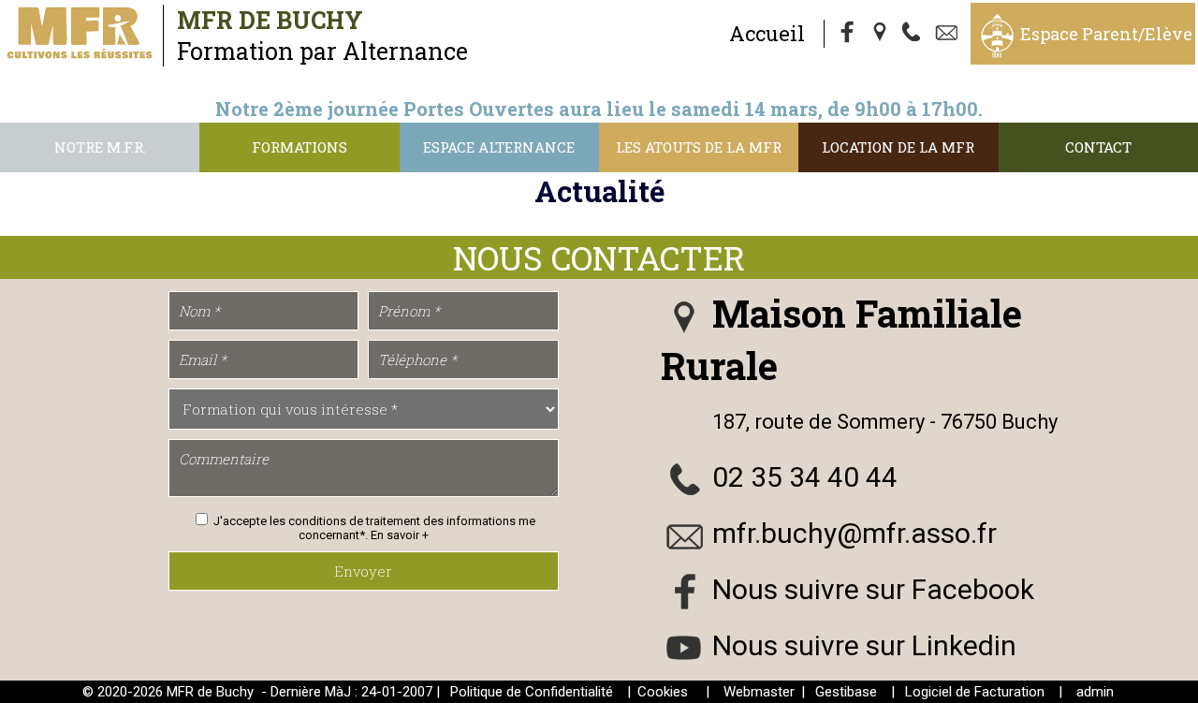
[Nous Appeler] (915, 34)
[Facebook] (848, 34)
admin (1095, 691)
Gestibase (846, 691)
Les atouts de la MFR (699, 147)
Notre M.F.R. (100, 147)
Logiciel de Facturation (975, 691)
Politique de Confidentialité (531, 691)
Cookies (662, 691)
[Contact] (949, 34)
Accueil (767, 33)
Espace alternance (499, 147)
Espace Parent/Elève (1106, 33)
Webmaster (759, 691)
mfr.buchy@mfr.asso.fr (854, 533)
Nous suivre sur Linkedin (864, 645)
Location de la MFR (898, 147)
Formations (299, 147)
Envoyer (363, 571)
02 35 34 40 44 (805, 477)
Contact (1098, 147)
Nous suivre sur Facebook (873, 589)
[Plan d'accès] (882, 34)
